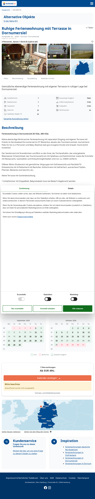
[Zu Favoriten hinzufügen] (92, 41)
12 (36, 332)
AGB (52, 478)
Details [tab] (71, 188)
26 (36, 340)
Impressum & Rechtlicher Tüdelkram (22, 478)
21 (9, 340)
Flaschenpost (83, 478)
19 (36, 336)
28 (9, 345)
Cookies (72, 478)
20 (41, 336)
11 (89, 332)
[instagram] (49, 487)
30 (20, 345)
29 (14, 345)
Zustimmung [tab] (24, 188)
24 (25, 340)
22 (14, 340)
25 (30, 340)
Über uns (44, 478)
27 (41, 340)
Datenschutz (61, 478)
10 (83, 332)
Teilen (90, 27)
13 (62, 336)
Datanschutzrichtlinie (25, 217)
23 (20, 340)
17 (25, 336)
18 (30, 336)
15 (73, 336)
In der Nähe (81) (11, 21)
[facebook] (45, 487)
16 (20, 336)
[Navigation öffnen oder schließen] (91, 3)
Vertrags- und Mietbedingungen (47, 393)
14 (67, 336)
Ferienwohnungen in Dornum (78, 463)
